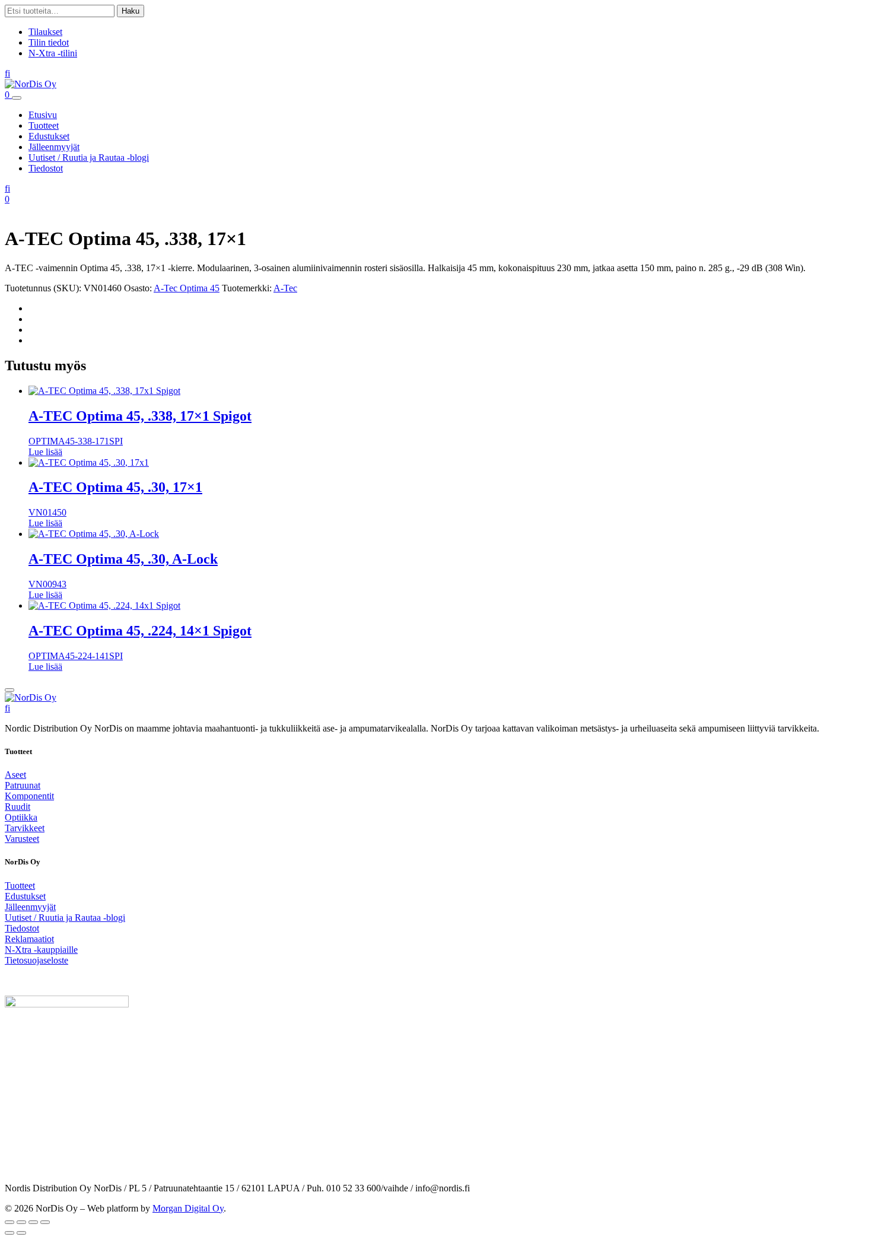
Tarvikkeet (24, 828)
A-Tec (285, 288)
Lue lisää (45, 452)
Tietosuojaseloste (36, 960)
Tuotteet (43, 125)
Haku (130, 11)
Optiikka (21, 817)
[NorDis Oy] (30, 697)
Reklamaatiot (29, 939)
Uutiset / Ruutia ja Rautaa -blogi (88, 157)
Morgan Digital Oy (188, 1208)
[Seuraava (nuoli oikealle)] (21, 1233)
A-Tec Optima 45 (186, 288)
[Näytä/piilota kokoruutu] (21, 1222)
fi (7, 73)
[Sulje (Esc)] (45, 1222)
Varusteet (22, 839)
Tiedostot (45, 168)
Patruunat (22, 785)
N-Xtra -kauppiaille (41, 950)
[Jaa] (33, 1222)
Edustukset (48, 136)
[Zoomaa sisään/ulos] (9, 1222)
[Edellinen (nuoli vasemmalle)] (9, 1233)
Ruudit (17, 807)
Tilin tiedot (48, 42)
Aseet (15, 775)
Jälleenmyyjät (53, 147)
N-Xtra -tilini (52, 53)
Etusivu (42, 115)
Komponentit (29, 796)
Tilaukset (45, 32)
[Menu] (16, 98)
